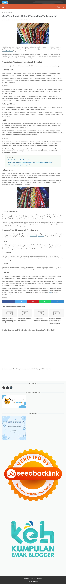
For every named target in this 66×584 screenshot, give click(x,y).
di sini (50, 292)
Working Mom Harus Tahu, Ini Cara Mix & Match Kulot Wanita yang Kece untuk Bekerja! (30, 162)
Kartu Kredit (7, 51)
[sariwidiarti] (6, 2)
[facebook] (8, 301)
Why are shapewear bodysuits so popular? (19, 165)
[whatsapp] (45, 301)
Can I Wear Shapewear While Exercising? (18, 160)
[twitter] (21, 301)
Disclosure (39, 578)
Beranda (26, 578)
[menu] (4, 7)
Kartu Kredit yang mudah (37, 236)
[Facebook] (3, 387)
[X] (7, 387)
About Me (32, 578)
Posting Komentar (28, 20)
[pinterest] (33, 301)
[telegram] (57, 301)
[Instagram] (11, 387)
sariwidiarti (35, 581)
